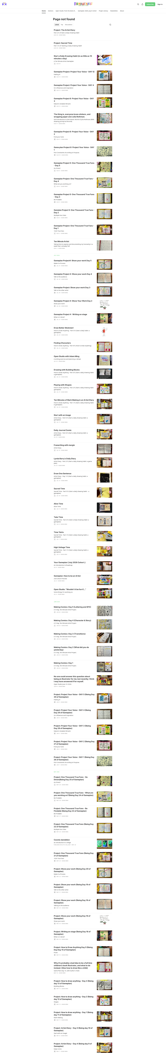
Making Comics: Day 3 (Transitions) (70, 634)
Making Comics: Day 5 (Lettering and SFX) (72, 607)
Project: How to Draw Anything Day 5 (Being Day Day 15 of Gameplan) (73, 948)
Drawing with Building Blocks (67, 370)
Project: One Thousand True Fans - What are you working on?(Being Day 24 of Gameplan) (73, 794)
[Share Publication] (142, 4)
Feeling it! (57, 74)
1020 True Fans (59, 231)
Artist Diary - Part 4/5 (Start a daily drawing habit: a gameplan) (71, 434)
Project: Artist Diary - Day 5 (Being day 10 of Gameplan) (73, 1029)
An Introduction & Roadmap (63, 565)
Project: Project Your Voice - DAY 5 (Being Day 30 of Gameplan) (74, 695)
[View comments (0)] (68, 37)
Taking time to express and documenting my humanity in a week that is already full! (73, 245)
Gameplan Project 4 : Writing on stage (70, 314)
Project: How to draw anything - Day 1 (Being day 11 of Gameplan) (73, 1013)
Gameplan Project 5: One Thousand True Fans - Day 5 (74, 164)
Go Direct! (57, 168)
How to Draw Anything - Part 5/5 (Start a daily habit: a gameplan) (72, 331)
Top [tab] (62, 24)
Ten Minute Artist (61, 241)
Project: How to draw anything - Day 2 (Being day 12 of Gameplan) (73, 998)
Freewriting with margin (64, 445)
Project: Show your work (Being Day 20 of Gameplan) (72, 870)
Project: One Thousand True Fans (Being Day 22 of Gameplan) (74, 825)
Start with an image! (60, 1033)
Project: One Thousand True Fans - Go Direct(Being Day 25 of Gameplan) (71, 778)
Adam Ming (62, 35)
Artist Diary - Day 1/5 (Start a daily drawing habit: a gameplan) (71, 477)
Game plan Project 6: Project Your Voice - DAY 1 (74, 148)
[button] (44, 11)
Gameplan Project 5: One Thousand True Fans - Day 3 (74, 195)
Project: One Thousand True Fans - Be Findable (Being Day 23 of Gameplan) (70, 809)
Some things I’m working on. (63, 592)
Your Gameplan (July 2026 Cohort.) (69, 562)
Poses (56, 952)
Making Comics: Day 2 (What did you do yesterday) (71, 648)
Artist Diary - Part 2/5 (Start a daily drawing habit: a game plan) (73, 462)
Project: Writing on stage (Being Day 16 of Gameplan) (72, 933)
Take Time (58, 517)
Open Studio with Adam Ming (66, 356)
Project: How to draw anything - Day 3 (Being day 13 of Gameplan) (73, 982)
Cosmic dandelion (62, 840)
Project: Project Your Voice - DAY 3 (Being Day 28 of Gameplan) (72, 727)
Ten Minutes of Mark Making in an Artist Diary (74, 400)
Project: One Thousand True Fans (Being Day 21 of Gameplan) (74, 854)
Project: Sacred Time (63, 43)
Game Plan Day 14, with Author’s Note (66, 971)
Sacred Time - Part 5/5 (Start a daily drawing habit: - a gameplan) (71, 492)
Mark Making (58, 1017)
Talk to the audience (60, 277)
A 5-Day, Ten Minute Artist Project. (65, 610)
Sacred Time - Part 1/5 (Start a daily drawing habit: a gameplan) (71, 536)
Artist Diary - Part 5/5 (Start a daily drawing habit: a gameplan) (71, 419)
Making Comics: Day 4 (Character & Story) (72, 620)
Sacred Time (59, 489)
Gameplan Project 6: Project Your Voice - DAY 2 (74, 133)
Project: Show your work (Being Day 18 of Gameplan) (72, 901)
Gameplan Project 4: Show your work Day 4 (73, 274)
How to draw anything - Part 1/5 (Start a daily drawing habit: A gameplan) (74, 404)
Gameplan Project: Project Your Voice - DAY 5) (74, 72)
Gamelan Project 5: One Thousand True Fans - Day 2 (74, 211)
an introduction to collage (62, 842)
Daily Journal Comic (62, 430)
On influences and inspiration (63, 88)
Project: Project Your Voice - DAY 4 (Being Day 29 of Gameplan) (72, 711)
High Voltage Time (62, 547)
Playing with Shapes (63, 385)
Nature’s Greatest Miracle (62, 104)
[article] (83, 33)
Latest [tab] (57, 24)
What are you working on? (62, 184)
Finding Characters (62, 343)
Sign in (160, 4)
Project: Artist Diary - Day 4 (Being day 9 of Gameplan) (73, 1045)
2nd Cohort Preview (60, 579)
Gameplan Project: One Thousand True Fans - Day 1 (74, 227)
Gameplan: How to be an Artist (67, 576)
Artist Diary (57, 448)
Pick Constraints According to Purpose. (66, 152)
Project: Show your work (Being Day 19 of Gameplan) (72, 885)
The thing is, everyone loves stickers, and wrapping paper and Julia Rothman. (72, 115)
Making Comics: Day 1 (63, 663)
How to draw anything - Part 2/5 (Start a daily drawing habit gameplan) (73, 388)
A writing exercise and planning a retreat (67, 359)
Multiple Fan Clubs (60, 215)
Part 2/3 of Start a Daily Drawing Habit (66, 33)
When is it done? (59, 317)
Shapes (56, 1002)
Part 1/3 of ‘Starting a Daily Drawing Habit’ (68, 46)
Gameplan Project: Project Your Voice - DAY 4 (74, 85)
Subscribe (150, 4)
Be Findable (58, 200)
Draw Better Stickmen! (64, 328)
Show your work (59, 304)
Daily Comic (58, 1049)
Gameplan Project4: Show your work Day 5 (72, 261)
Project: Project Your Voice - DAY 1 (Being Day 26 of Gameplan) (74, 758)
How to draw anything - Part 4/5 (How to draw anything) (72, 346)
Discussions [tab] (68, 24)
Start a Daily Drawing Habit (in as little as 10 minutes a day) (73, 57)
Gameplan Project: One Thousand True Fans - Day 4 (74, 180)
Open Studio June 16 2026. (63, 684)
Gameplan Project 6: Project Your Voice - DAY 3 (74, 99)
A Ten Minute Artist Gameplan (64, 61)
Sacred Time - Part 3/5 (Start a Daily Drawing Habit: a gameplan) (71, 521)
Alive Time (58, 504)
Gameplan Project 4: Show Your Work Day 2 (73, 301)
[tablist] (63, 25)
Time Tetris (59, 532)
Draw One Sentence (62, 473)
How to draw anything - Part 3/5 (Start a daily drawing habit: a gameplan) (74, 373)
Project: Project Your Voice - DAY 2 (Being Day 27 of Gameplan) (74, 742)
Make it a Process (59, 263)
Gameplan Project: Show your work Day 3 (72, 287)
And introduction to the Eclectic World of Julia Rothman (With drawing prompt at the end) (74, 120)
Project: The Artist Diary (64, 30)
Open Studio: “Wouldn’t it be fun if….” (70, 589)
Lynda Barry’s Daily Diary (65, 459)
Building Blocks (59, 986)
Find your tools (59, 137)
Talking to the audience (61, 905)
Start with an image (62, 415)
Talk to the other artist (61, 290)
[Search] (138, 4)
